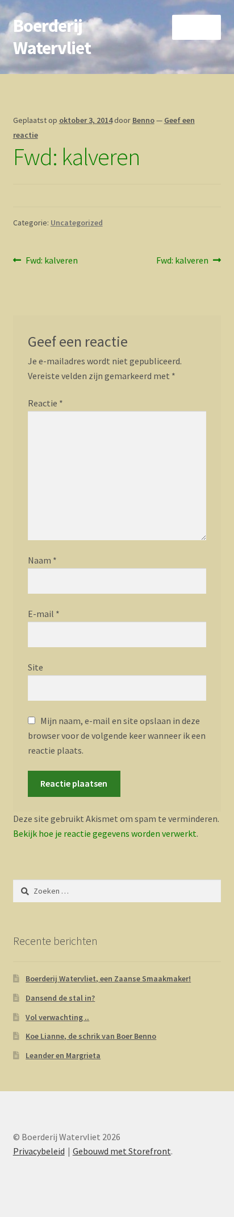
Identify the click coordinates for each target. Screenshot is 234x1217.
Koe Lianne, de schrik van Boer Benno (91, 1036)
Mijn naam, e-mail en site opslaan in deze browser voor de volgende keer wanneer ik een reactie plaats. (117, 735)
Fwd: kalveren (51, 261)
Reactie (45, 403)
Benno (143, 120)
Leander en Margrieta (63, 1055)
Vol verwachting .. (57, 1017)
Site (35, 667)
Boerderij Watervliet (52, 36)
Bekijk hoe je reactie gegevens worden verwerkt (105, 833)
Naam (42, 560)
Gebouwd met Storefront (122, 1151)
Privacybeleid (39, 1151)
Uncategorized (77, 222)
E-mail (44, 613)
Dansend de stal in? (60, 998)
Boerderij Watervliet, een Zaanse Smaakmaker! (108, 978)
